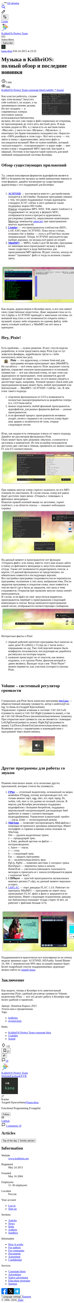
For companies (16, 1250)
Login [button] (4, 21)
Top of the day (10, 1140)
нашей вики (28, 969)
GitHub (5, 1121)
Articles (12, 1220)
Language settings (12, 1296)
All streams (13, 3)
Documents (14, 1253)
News (11, 1223)
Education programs (19, 1280)
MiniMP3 (13, 242)
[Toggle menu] (2, 4)
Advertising (14, 1274)
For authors (14, 1247)
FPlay (11, 792)
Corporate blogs (17, 1271)
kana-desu (6, 51)
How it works (15, 1244)
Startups (12, 1283)
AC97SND (14, 193)
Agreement (14, 1256)
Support (26, 1296)
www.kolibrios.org (18, 1158)
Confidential (15, 1259)
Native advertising (18, 1277)
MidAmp (13, 822)
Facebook (15, 1076)
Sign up (12, 1208)
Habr (20, 1300)
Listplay (13, 227)
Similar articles (27, 1140)
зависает (38, 221)
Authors (12, 1229)
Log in (11, 1205)
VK (25, 1076)
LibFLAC (13, 887)
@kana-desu (32, 1102)
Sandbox (13, 1232)
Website (5, 1076)
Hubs (11, 1226)
